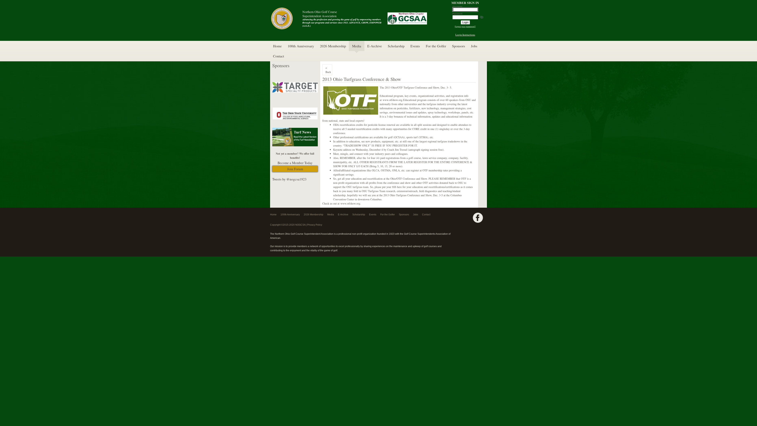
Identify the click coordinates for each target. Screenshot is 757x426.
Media (356, 46)
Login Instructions (465, 34)
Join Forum (295, 169)
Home (277, 46)
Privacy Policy (314, 224)
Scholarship (396, 46)
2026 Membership (333, 46)
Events (415, 46)
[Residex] (295, 94)
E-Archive (374, 46)
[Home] (282, 29)
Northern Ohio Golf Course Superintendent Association (319, 14)
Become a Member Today (295, 163)
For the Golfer (436, 46)
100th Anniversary (301, 46)
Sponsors (458, 46)
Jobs (474, 46)
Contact (278, 56)
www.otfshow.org (392, 100)
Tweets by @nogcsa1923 (289, 179)
